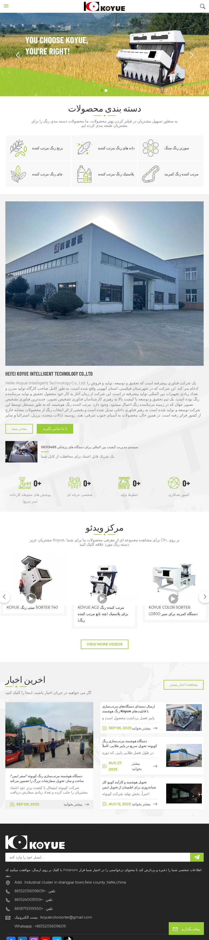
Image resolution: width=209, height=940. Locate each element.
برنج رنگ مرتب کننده (47, 148)
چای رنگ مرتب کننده (47, 174)
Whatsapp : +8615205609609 (40, 926)
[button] (101, 90)
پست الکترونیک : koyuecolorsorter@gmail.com (53, 917)
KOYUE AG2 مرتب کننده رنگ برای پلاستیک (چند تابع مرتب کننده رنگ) (103, 613)
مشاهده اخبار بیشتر (183, 684)
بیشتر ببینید (19, 428)
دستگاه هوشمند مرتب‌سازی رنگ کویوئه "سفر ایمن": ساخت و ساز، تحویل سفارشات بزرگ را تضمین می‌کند (47, 778)
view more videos (105, 644)
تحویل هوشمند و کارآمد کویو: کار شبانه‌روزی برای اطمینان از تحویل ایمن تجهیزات (129, 785)
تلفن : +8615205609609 (35, 891)
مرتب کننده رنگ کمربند (181, 174)
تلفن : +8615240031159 (34, 899)
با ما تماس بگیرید (55, 428)
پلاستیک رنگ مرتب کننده (116, 174)
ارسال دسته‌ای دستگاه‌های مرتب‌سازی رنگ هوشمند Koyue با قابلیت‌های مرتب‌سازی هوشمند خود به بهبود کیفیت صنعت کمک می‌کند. (129, 709)
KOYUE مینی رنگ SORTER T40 (32, 607)
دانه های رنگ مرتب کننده (116, 148)
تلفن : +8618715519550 (34, 908)
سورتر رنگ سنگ (176, 148)
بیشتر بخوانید (72, 804)
